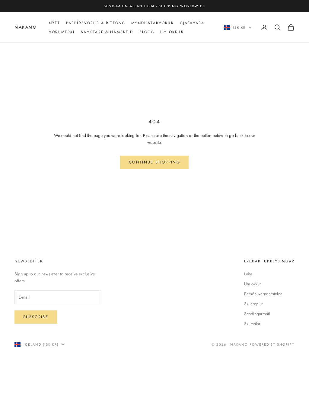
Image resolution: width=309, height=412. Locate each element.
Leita (248, 274)
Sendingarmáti (257, 314)
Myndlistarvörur (152, 23)
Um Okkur (171, 32)
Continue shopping (154, 162)
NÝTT (54, 23)
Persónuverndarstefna (263, 294)
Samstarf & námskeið (107, 32)
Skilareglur (253, 304)
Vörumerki (62, 32)
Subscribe (35, 317)
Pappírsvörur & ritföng (96, 23)
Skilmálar (252, 324)
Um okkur (252, 284)
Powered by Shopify (272, 344)
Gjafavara (192, 23)
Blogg (146, 32)
